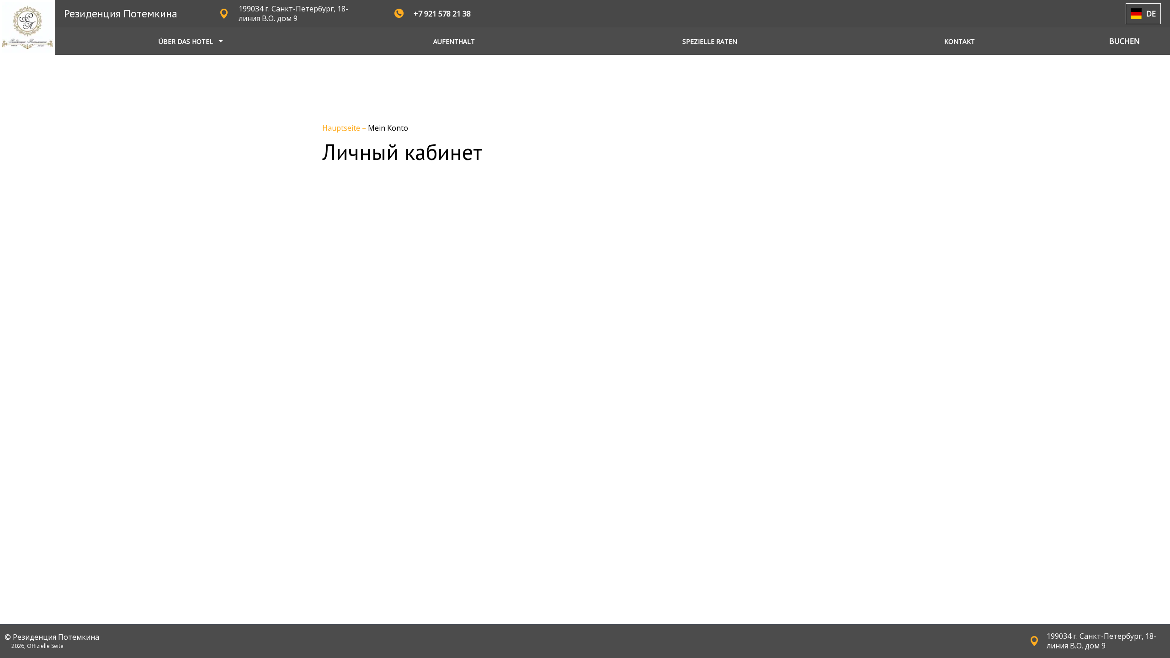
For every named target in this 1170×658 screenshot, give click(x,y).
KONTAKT (959, 41)
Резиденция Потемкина (120, 13)
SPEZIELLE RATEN (709, 41)
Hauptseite (342, 128)
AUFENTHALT (454, 41)
